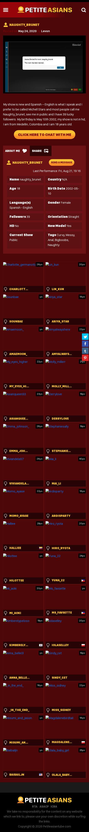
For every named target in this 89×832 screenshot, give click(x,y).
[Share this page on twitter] (85, 336)
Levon (45, 31)
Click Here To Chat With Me (44, 134)
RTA (34, 806)
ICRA (54, 806)
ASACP (44, 806)
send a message (61, 162)
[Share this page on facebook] (85, 343)
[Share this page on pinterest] (85, 357)
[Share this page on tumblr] (85, 350)
